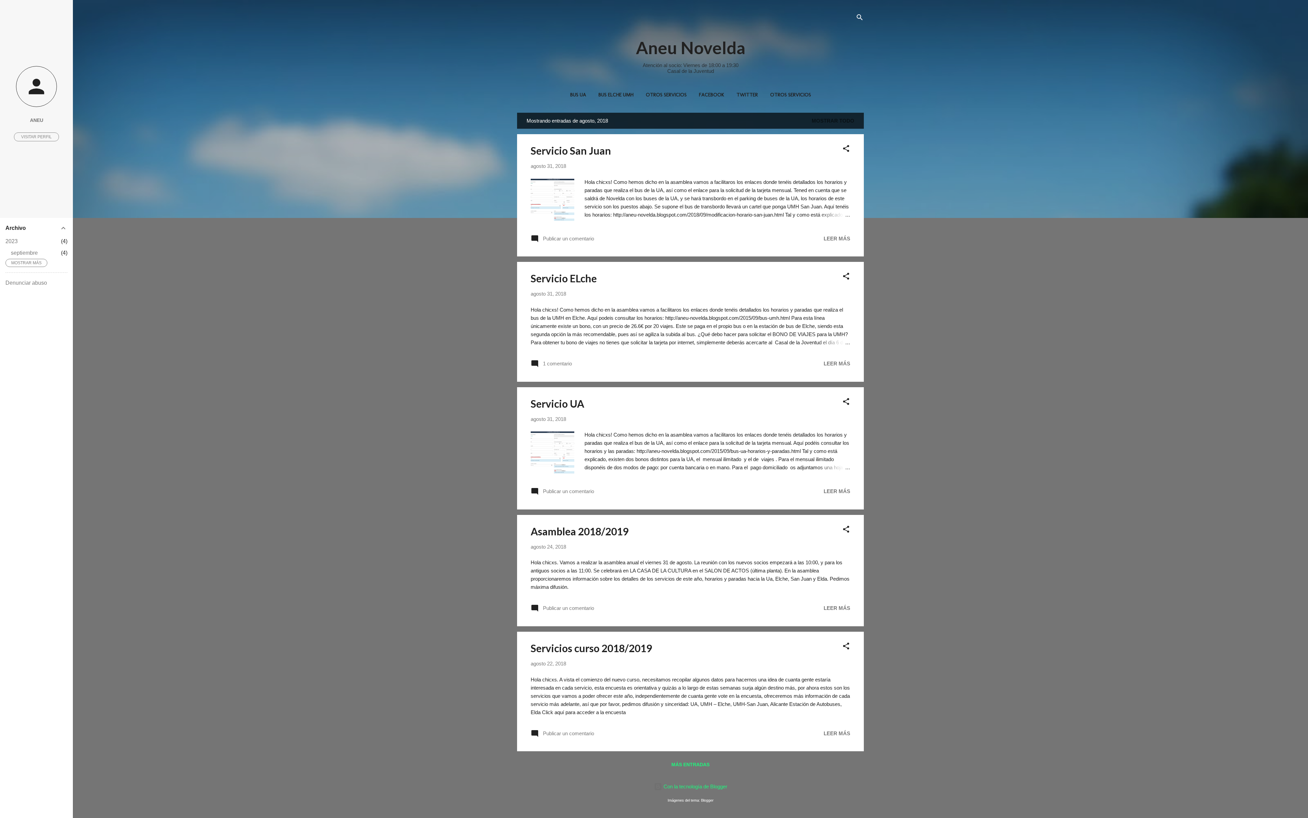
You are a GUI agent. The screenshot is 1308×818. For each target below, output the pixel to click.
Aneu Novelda (690, 47)
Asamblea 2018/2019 (579, 531)
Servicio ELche (564, 278)
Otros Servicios (666, 95)
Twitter (747, 95)
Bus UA (578, 95)
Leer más (837, 238)
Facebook (711, 95)
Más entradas (690, 764)
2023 (11, 241)
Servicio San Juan (571, 150)
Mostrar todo (833, 121)
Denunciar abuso (26, 283)
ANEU (36, 120)
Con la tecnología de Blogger (694, 786)
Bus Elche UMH (616, 95)
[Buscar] (860, 18)
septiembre (24, 253)
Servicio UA (557, 403)
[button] (846, 149)
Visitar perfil (36, 137)
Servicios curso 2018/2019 (591, 648)
